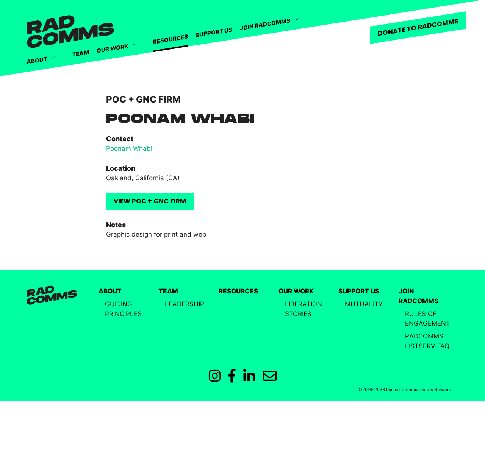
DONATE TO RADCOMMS (418, 27)
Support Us (214, 32)
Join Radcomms (265, 24)
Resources (170, 39)
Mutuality (364, 304)
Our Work (112, 48)
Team (80, 53)
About (37, 60)
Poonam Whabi (129, 148)
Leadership (184, 304)
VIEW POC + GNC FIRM (150, 201)
